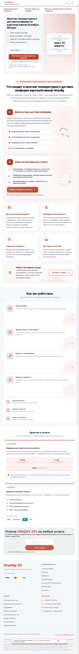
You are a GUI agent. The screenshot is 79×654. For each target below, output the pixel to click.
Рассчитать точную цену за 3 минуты (23, 57)
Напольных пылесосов (11, 614)
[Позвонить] (67, 3)
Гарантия (45, 572)
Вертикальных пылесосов (12, 604)
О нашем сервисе (48, 568)
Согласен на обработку (21, 552)
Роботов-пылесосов (11, 600)
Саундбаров (8, 607)
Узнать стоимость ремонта (20, 190)
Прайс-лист (46, 576)
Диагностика (46, 586)
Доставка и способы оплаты (51, 583)
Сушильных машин (10, 625)
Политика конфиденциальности (65, 635)
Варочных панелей (10, 611)
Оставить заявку (59, 273)
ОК (58, 641)
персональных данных (31, 61)
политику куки (37, 640)
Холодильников (9, 622)
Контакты (45, 590)
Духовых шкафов (10, 618)
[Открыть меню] (72, 3)
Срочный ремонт (47, 579)
